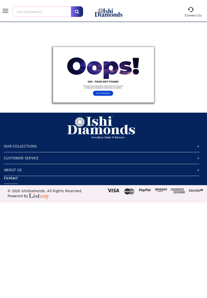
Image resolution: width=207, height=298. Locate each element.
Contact (11, 178)
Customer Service (21, 158)
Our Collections (20, 146)
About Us (13, 169)
